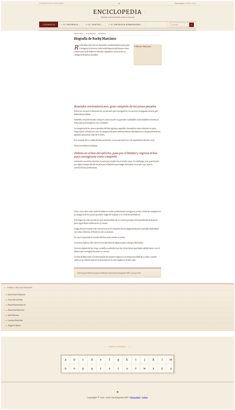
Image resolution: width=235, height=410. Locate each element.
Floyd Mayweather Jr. (17, 305)
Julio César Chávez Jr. (17, 294)
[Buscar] (191, 25)
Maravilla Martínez (16, 310)
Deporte (102, 33)
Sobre (145, 397)
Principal (79, 33)
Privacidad (135, 397)
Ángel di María (14, 325)
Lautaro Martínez (15, 320)
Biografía (91, 33)
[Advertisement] (117, 83)
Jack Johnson (13, 315)
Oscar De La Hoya (15, 299)
